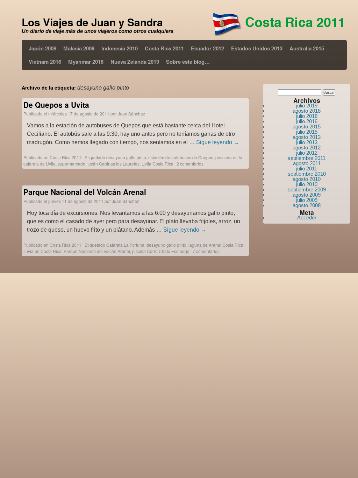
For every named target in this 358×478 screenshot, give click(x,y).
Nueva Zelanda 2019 (134, 61)
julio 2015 (306, 132)
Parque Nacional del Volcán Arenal (84, 192)
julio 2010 (306, 184)
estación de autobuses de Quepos (180, 157)
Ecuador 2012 (207, 48)
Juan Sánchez (131, 114)
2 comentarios (190, 164)
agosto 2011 (307, 163)
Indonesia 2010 (119, 48)
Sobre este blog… (188, 61)
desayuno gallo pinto (126, 157)
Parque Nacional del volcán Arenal (97, 251)
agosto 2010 (307, 179)
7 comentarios (206, 251)
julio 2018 (306, 116)
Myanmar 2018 (85, 61)
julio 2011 (306, 168)
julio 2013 (306, 142)
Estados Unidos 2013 (256, 48)
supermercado (71, 164)
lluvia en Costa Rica (42, 251)
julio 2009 (306, 200)
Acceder (306, 217)
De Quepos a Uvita (56, 104)
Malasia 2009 (78, 48)
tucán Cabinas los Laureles (113, 164)
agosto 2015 (307, 126)
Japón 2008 (42, 48)
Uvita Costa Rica (157, 164)
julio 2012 (306, 153)
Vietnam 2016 (45, 61)
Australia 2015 (306, 48)
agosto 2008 (307, 205)
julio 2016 (306, 121)
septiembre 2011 (306, 158)
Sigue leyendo (217, 142)
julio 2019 (306, 105)
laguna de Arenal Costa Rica (215, 245)
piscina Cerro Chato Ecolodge (160, 251)
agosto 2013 (307, 137)
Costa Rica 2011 (164, 48)
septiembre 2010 (307, 174)
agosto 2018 (307, 111)
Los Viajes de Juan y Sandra (92, 21)
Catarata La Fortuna (125, 245)
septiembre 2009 (307, 189)
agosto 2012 (307, 147)
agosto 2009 (307, 195)
